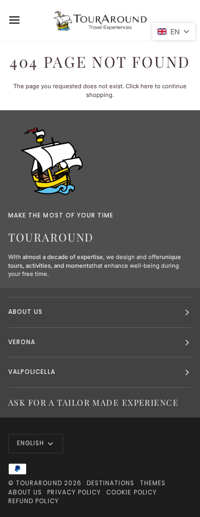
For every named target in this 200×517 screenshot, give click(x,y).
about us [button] (25, 312)
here (147, 86)
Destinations (111, 483)
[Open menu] (23, 20)
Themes (153, 483)
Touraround (39, 483)
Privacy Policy (74, 492)
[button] (173, 31)
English (30, 443)
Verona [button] (21, 342)
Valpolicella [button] (31, 372)
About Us (25, 492)
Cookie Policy (131, 492)
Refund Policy (33, 501)
